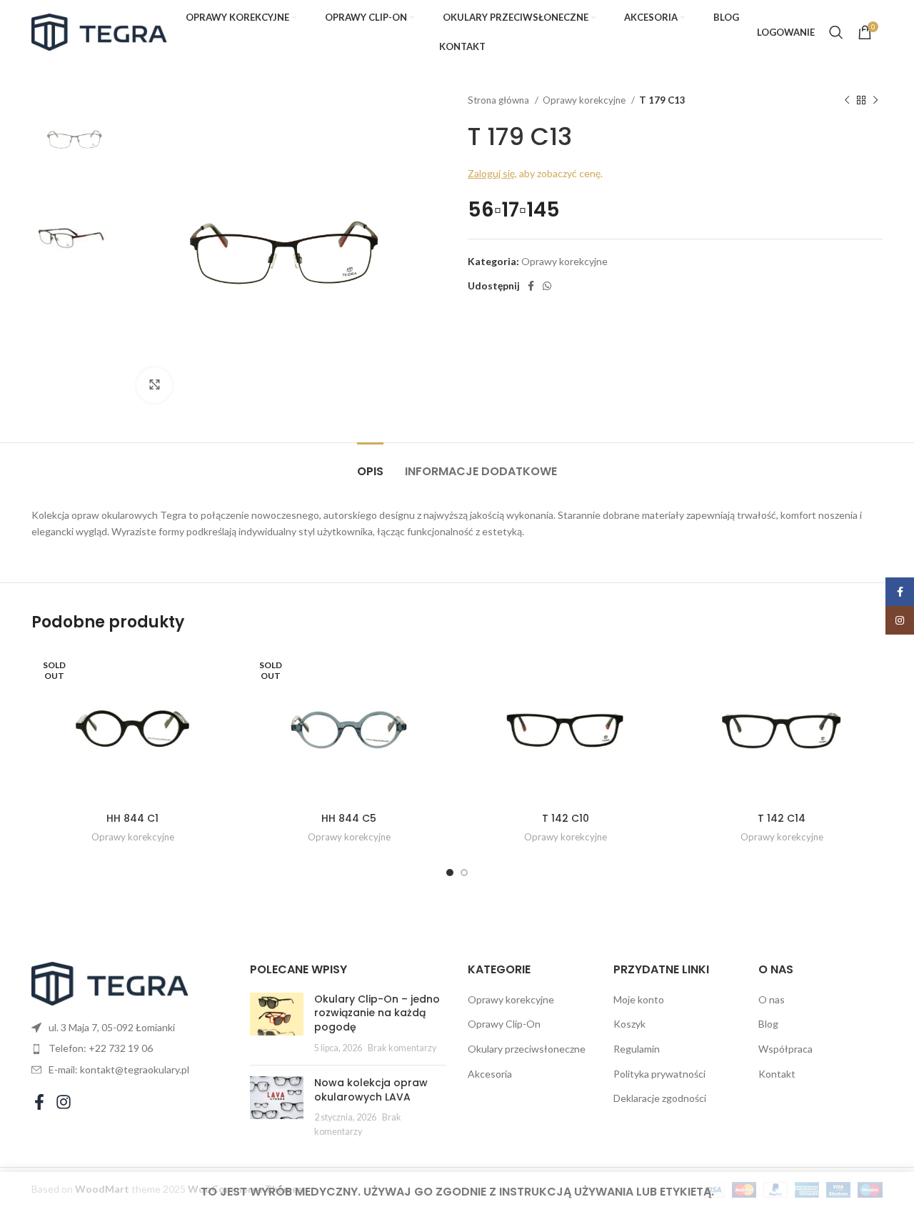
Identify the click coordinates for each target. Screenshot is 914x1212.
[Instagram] (63, 1102)
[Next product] (875, 101)
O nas (771, 999)
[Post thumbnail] (276, 1023)
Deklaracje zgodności (659, 1098)
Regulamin (636, 1049)
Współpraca (785, 1049)
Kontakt (776, 1074)
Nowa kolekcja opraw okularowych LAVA (371, 1090)
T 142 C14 (781, 818)
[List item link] (129, 1048)
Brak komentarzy (402, 1048)
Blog (768, 1024)
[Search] (836, 32)
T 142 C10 (565, 818)
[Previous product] (847, 101)
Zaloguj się (491, 173)
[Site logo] (99, 31)
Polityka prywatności (659, 1074)
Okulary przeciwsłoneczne (527, 1049)
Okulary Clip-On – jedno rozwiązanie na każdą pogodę (377, 1013)
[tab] (370, 464)
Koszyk (629, 1024)
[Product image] (132, 726)
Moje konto (638, 999)
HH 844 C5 (348, 818)
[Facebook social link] (530, 286)
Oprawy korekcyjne (585, 100)
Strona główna (499, 100)
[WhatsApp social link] (547, 286)
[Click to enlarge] (154, 385)
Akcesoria (490, 1074)
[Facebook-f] (39, 1102)
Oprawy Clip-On (504, 1024)
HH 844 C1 (132, 818)
